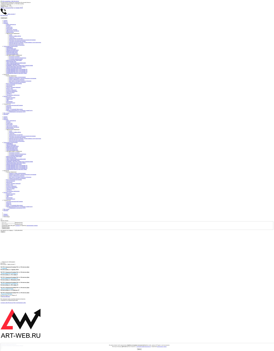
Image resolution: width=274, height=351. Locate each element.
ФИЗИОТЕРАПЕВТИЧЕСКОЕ (14, 68)
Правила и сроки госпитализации (17, 77)
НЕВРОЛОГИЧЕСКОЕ (12, 51)
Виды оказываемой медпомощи (14, 83)
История (8, 25)
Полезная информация (11, 91)
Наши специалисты (11, 24)
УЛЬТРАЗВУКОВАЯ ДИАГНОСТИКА (16, 66)
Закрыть (3, 231)
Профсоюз (8, 107)
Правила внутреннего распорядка (17, 82)
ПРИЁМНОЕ (9, 47)
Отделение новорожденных (16, 59)
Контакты (5, 114)
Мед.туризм (6, 113)
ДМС (7, 100)
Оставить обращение (11, 90)
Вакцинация (9, 86)
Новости (5, 21)
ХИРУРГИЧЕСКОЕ (11, 48)
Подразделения (10, 32)
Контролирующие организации (16, 45)
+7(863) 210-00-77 (11, 14)
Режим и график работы (15, 36)
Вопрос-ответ (9, 88)
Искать (2, 6)
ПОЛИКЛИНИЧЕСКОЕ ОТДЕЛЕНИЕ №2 (16, 70)
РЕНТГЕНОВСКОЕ (11, 61)
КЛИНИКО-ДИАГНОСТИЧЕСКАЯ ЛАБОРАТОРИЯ (19, 65)
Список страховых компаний (13, 87)
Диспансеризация (10, 84)
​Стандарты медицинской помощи (17, 41)
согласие (17, 225)
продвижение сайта (21, 302)
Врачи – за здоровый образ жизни (14, 109)
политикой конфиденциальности (144, 346)
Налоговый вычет (10, 102)
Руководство (9, 27)
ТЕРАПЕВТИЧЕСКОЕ (12, 52)
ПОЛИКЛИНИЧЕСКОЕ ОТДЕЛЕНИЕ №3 (16, 72)
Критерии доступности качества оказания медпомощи (22, 39)
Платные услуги (7, 96)
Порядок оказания (10, 97)
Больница (5, 23)
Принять (139, 349)
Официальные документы (12, 30)
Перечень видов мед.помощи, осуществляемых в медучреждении (25, 42)
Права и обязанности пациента (16, 79)
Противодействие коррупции (16, 43)
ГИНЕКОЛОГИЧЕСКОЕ (12, 50)
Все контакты (4, 15)
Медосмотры (9, 101)
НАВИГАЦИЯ (4, 18)
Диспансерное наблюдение (12, 95)
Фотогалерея (9, 28)
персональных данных (162, 346)
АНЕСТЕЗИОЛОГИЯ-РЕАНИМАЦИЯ (16, 63)
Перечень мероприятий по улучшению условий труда (19, 110)
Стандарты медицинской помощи (14, 105)
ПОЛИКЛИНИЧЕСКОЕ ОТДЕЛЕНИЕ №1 (16, 69)
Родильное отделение (14, 56)
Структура (11, 37)
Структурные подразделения (10, 46)
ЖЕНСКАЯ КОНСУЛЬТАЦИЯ (14, 60)
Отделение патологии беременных (17, 57)
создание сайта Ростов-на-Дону (8, 302)
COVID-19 (8, 93)
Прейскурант (9, 99)
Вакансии (8, 106)
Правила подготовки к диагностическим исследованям (22, 78)
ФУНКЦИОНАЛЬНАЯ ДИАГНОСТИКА (16, 73)
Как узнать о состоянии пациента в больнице (20, 81)
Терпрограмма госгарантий (15, 38)
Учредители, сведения (11, 29)
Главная (5, 20)
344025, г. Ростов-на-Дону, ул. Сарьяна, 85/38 (12, 7)
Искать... (7, 6)
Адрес (10, 34)
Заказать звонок (5, 228)
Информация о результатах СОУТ (17, 111)
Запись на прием (10, 92)
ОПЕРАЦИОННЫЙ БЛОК (13, 64)
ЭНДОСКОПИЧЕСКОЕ (12, 54)
